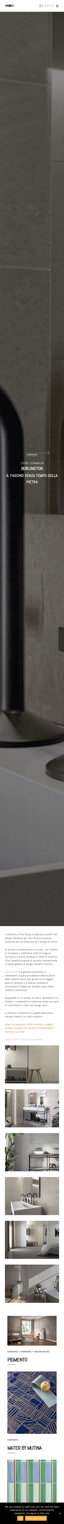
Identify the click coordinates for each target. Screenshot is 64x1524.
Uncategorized (42, 1351)
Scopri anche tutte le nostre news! (23, 1039)
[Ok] (60, 1513)
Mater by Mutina (24, 1448)
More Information (36, 1518)
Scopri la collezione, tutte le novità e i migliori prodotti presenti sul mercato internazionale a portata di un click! (29, 1028)
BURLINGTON (12, 972)
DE (50, 6)
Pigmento (17, 1359)
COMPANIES (32, 454)
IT (40, 6)
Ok (20, 1518)
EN (45, 6)
